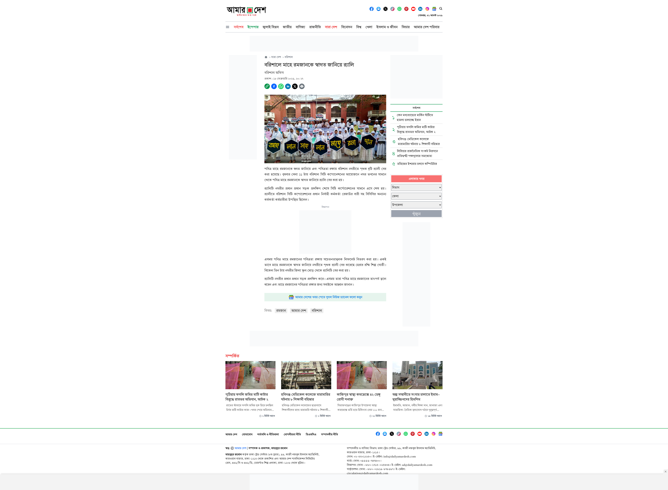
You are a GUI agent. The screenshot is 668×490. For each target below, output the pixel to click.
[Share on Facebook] (274, 86)
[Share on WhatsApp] (281, 86)
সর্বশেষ (416, 107)
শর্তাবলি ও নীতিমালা (268, 434)
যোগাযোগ (247, 434)
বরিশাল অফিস (274, 73)
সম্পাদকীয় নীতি (329, 434)
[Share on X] (295, 86)
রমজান (281, 311)
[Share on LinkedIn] (288, 86)
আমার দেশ (298, 311)
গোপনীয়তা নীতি (292, 434)
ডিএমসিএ (311, 434)
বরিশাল (317, 311)
